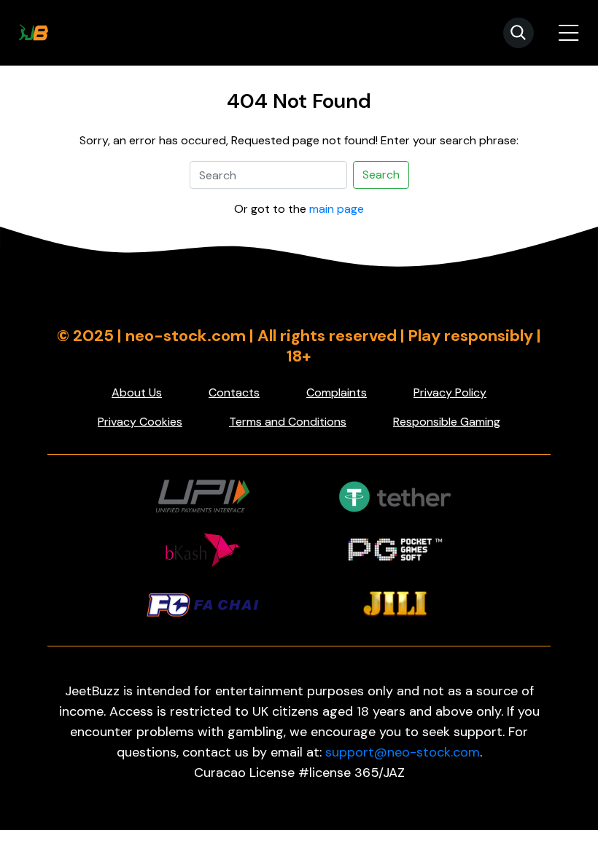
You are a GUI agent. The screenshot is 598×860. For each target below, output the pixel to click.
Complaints (336, 392)
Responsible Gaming (446, 421)
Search (381, 174)
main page (336, 208)
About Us (137, 392)
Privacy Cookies (140, 421)
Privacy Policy (449, 392)
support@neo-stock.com (402, 752)
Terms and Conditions (287, 421)
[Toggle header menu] (568, 32)
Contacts (234, 392)
